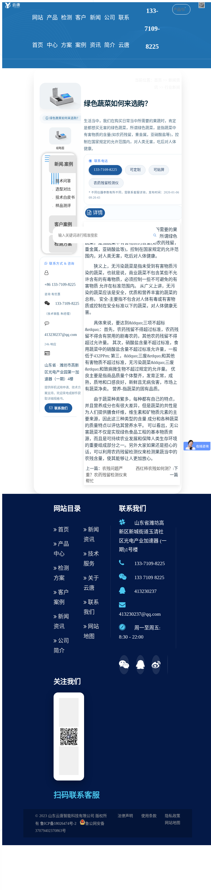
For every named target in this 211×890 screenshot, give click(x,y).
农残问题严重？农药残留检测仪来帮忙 (106, 474)
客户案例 (80, 31)
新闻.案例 (63, 164)
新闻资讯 (95, 31)
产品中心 (52, 31)
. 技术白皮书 (63, 197)
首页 (158, 80)
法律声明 (125, 816)
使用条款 (149, 816)
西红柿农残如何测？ (154, 468)
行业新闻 (172, 87)
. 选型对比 (61, 189)
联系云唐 (123, 31)
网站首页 (37, 31)
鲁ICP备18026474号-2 (58, 823)
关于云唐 (91, 583)
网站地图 (91, 631)
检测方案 (66, 31)
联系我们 (61, 408)
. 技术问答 (61, 181)
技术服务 (91, 559)
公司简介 (109, 31)
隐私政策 (172, 816)
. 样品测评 (61, 206)
